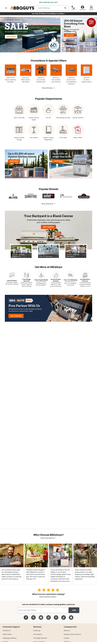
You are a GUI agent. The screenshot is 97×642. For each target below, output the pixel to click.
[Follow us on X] (33, 617)
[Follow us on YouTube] (41, 617)
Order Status (7, 634)
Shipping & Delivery (9, 638)
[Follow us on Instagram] (48, 617)
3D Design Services (40, 638)
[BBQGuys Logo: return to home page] (23, 8)
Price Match (37, 634)
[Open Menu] (6, 8)
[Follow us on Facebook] (26, 617)
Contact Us (7, 631)
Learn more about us (47, 538)
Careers (66, 638)
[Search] (65, 8)
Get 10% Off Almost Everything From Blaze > (48, 14)
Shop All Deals (47, 88)
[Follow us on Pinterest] (56, 617)
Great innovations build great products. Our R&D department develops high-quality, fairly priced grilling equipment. (85, 574)
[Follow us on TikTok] (63, 617)
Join (74, 610)
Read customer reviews (47, 597)
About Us (67, 631)
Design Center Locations (72, 634)
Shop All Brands (47, 204)
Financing (36, 631)
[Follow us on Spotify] (71, 617)
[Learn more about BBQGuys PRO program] (48, 308)
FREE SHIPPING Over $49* (48, 2)
